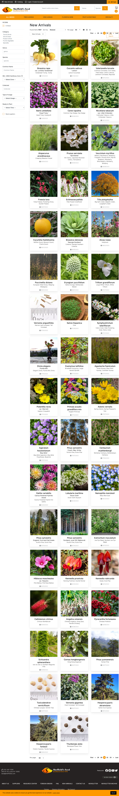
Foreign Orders (46, 783)
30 (101, 33)
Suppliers (16, 783)
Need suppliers (10, 114)
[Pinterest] (109, 770)
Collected (6, 85)
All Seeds (10, 17)
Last (116, 33)
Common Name (8, 66)
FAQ (57, 783)
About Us (5, 783)
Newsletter (93, 783)
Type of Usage (7, 95)
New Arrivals (67, 783)
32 (107, 33)
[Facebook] (106, 770)
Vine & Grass (47, 17)
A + (107, 777)
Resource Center (30, 783)
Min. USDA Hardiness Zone (12, 76)
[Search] (77, 8)
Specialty (109, 17)
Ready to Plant (7, 104)
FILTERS (5, 22)
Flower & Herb (67, 17)
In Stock (8, 26)
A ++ (111, 777)
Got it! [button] (113, 793)
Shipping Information (58, 789)
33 (110, 33)
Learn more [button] (56, 793)
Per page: (33, 757)
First (91, 33)
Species (5, 57)
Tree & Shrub (29, 17)
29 (98, 33)
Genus (5, 48)
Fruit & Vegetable (89, 17)
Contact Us (80, 783)
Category (6, 32)
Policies (46, 789)
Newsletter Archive (109, 783)
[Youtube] (113, 770)
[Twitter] (116, 770)
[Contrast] (115, 777)
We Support (71, 789)
